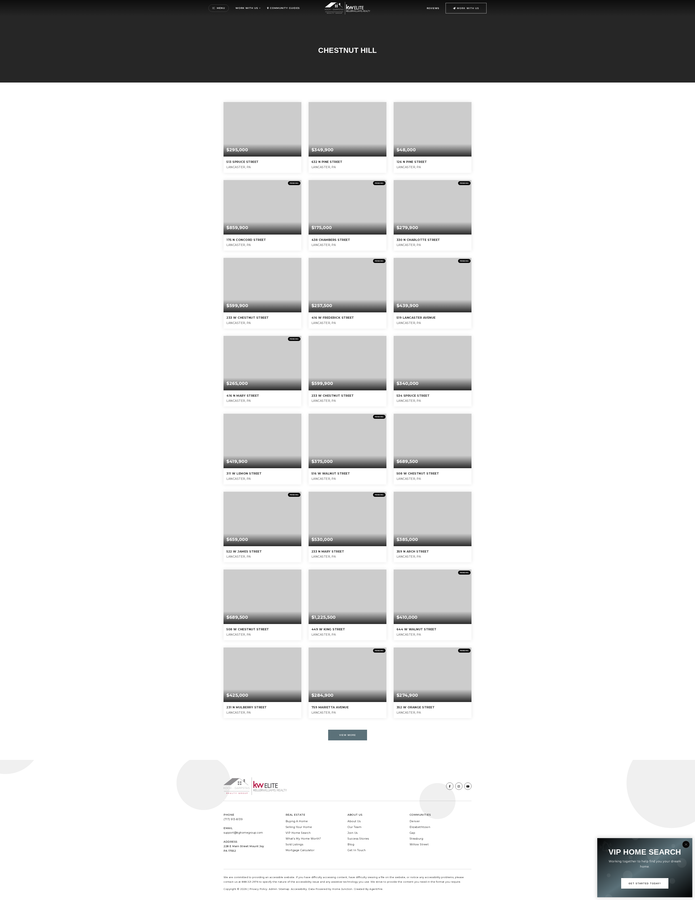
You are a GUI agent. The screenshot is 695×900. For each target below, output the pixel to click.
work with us (467, 8)
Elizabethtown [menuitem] (420, 827)
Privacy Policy (258, 889)
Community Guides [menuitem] (284, 8)
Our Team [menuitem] (354, 827)
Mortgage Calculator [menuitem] (300, 850)
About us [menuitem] (354, 821)
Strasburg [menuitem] (416, 838)
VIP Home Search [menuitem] (298, 832)
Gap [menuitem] (412, 832)
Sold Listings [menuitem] (294, 844)
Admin (273, 889)
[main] (347, 380)
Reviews (433, 8)
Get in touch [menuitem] (357, 850)
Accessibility (299, 889)
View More (347, 735)
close (686, 844)
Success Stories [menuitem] (358, 838)
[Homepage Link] (347, 8)
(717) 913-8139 (233, 819)
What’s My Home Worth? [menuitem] (303, 838)
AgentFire (376, 889)
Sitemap (284, 889)
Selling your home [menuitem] (299, 827)
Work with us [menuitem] (246, 8)
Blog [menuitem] (351, 844)
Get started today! (645, 883)
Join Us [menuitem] (353, 832)
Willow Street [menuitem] (419, 844)
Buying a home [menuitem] (297, 821)
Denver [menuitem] (415, 821)
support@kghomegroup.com (243, 832)
